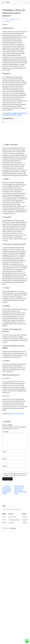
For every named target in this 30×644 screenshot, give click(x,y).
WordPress (13, 528)
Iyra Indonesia (15, 19)
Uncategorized (7, 21)
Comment (5, 432)
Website (4, 466)
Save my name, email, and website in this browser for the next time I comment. (15, 474)
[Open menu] (27, 2)
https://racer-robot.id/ (17, 413)
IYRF (8, 2)
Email (4, 459)
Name (4, 451)
